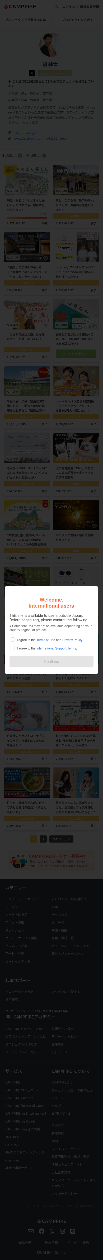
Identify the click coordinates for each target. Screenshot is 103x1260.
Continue (51, 661)
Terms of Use (45, 639)
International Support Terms (56, 648)
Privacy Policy (72, 639)
